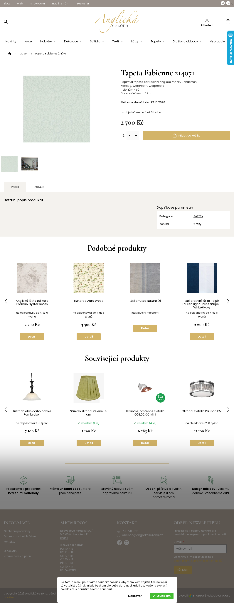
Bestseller (83, 3)
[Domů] (9, 53)
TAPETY (198, 216)
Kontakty (9, 542)
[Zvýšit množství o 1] (136, 135)
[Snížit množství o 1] (130, 135)
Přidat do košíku (189, 135)
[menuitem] (11, 41)
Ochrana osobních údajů (20, 536)
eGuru (226, 595)
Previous (6, 301)
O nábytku (10, 551)
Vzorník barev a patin (17, 556)
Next (228, 301)
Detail (32, 336)
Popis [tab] (15, 187)
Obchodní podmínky (17, 531)
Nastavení (135, 596)
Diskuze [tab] (39, 187)
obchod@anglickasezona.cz (142, 535)
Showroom (37, 3)
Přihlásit (183, 570)
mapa (64, 538)
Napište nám (60, 3)
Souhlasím (163, 596)
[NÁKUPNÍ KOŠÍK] (223, 21)
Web (20, 3)
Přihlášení (207, 25)
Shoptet (198, 595)
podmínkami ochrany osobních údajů (198, 561)
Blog (7, 3)
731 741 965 (130, 531)
